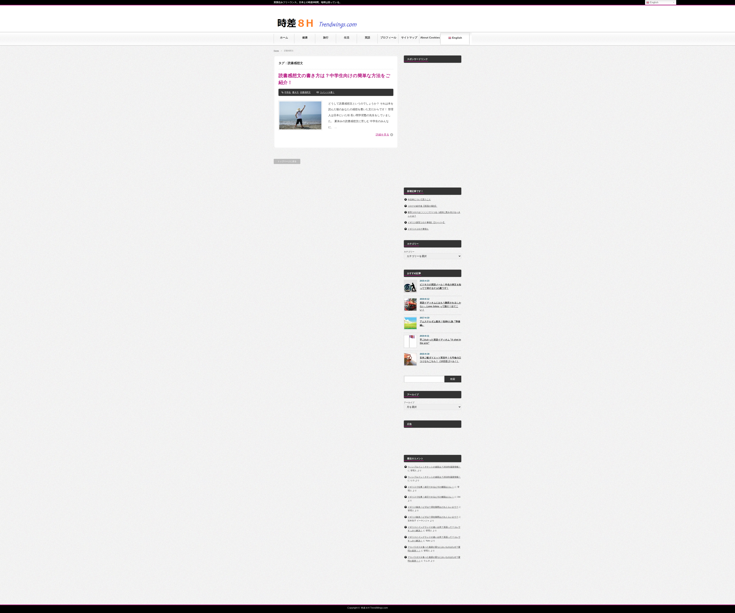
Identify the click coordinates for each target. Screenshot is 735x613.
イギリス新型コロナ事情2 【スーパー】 (426, 222)
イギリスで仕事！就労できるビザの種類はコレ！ (431, 487)
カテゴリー (409, 252)
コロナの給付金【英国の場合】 (422, 206)
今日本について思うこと (419, 199)
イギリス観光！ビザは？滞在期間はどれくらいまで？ (433, 507)
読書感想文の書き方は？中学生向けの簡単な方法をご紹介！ (334, 79)
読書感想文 (305, 92)
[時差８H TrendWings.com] (332, 29)
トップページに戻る (287, 161)
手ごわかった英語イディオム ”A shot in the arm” (440, 341)
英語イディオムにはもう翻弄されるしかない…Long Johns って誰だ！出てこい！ (440, 306)
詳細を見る (382, 134)
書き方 (295, 92)
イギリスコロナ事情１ (418, 229)
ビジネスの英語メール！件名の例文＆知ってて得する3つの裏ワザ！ (440, 286)
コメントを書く (327, 92)
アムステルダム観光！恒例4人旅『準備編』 (440, 323)
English (456, 37)
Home (276, 51)
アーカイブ (409, 402)
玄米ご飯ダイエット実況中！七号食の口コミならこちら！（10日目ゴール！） (440, 359)
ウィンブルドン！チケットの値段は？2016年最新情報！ (434, 467)
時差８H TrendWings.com (374, 607)
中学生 (287, 92)
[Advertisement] (432, 123)
